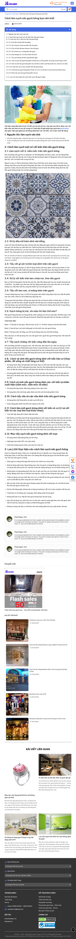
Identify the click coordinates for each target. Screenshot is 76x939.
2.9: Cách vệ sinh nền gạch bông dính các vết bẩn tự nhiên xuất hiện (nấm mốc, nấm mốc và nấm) (38, 64)
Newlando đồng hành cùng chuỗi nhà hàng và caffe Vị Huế (47, 719)
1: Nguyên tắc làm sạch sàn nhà (17, 34)
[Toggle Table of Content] (68, 29)
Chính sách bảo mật (45, 899)
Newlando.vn (9, 921)
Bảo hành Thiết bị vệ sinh (46, 911)
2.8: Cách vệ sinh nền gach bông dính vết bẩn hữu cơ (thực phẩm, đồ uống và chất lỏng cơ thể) (38, 61)
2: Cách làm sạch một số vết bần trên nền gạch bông (26, 37)
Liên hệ (7, 902)
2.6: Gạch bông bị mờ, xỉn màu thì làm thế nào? (23, 54)
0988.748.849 (17, 906)
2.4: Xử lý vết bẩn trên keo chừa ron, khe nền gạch (24, 48)
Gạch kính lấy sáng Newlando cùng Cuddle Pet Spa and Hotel (48, 645)
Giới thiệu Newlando (11, 897)
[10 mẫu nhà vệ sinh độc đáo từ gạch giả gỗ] (55, 764)
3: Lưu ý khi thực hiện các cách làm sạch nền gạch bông (26, 77)
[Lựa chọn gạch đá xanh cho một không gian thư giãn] (55, 824)
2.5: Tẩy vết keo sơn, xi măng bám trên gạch (22, 51)
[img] (24, 588)
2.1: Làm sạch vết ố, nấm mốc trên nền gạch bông (23, 39)
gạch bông (64, 128)
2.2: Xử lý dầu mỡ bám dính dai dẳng (19, 42)
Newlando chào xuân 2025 (37, 694)
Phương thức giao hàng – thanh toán (50, 905)
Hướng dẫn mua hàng (45, 902)
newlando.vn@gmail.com (15, 909)
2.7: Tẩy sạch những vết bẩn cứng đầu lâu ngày (23, 57)
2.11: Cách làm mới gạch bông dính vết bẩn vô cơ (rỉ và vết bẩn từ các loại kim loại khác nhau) (37, 70)
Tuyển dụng (8, 899)
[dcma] (47, 919)
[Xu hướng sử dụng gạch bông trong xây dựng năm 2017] (21, 824)
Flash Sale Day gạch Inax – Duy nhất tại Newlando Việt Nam (26, 610)
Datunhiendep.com (10, 919)
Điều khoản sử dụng (45, 897)
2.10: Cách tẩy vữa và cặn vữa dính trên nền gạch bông (26, 67)
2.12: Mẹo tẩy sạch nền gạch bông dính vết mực (23, 73)
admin (7, 24)
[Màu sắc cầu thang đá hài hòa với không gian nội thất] (21, 773)
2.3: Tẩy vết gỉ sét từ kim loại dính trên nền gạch (23, 45)
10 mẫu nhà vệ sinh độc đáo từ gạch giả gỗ (54, 778)
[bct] (47, 925)
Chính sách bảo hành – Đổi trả (48, 908)
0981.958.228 (63, 2)
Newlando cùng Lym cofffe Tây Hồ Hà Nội (42, 620)
